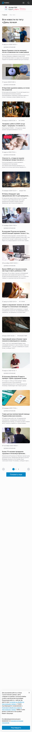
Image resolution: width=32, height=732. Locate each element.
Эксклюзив (7, 137)
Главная (4, 14)
